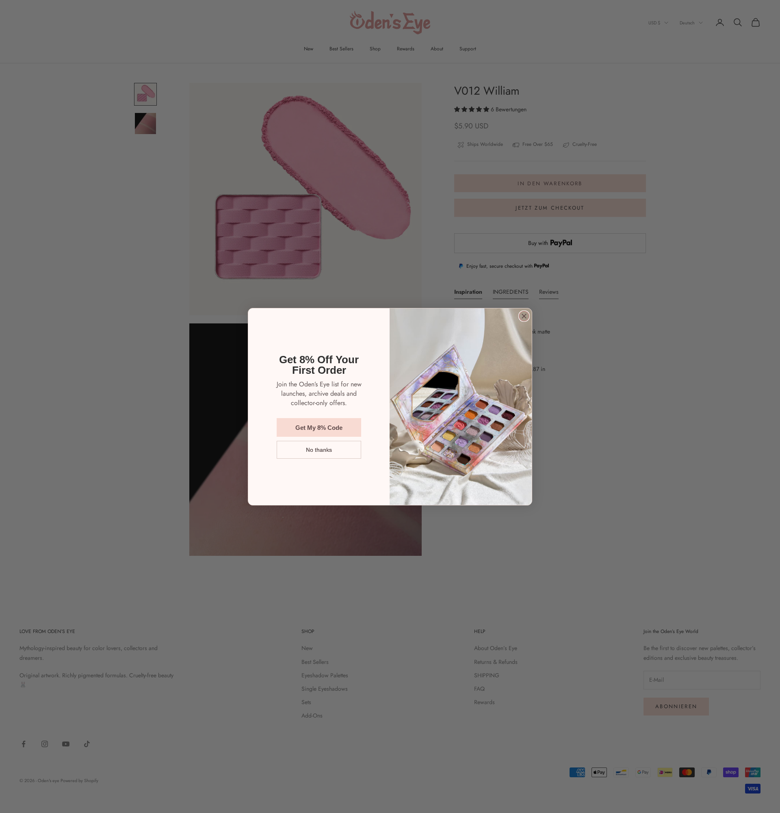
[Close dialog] (524, 316)
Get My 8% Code (318, 427)
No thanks (319, 450)
